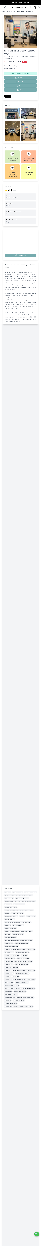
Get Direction (22, 78)
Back (9, 96)
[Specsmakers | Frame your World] (19, 7)
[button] (34, 7)
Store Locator (11, 11)
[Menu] (2, 7)
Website (21, 90)
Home (3, 11)
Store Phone (21, 82)
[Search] (6, 7)
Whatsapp (21, 86)
